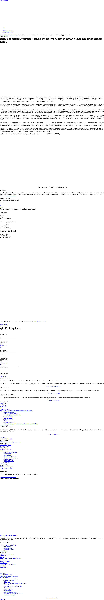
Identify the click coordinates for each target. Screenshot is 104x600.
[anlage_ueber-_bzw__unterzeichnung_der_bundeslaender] (52, 93)
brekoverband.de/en (11, 195)
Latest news (5, 35)
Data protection (42, 321)
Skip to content (4, 0)
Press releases (13, 35)
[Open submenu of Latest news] (8, 425)
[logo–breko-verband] (12, 25)
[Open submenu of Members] (6, 464)
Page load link (3, 324)
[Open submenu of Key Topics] (7, 551)
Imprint (36, 321)
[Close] (0, 326)
